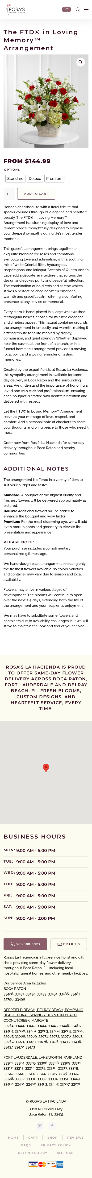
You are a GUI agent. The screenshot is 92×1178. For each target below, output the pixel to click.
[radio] (15, 178)
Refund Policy (32, 1153)
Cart (33, 1137)
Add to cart (36, 193)
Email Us (71, 944)
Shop (52, 1137)
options (12, 169)
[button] (77, 9)
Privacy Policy (56, 1145)
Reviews (75, 1137)
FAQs (26, 1145)
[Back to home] (14, 9)
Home (13, 1137)
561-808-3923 (28, 944)
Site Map (65, 1153)
